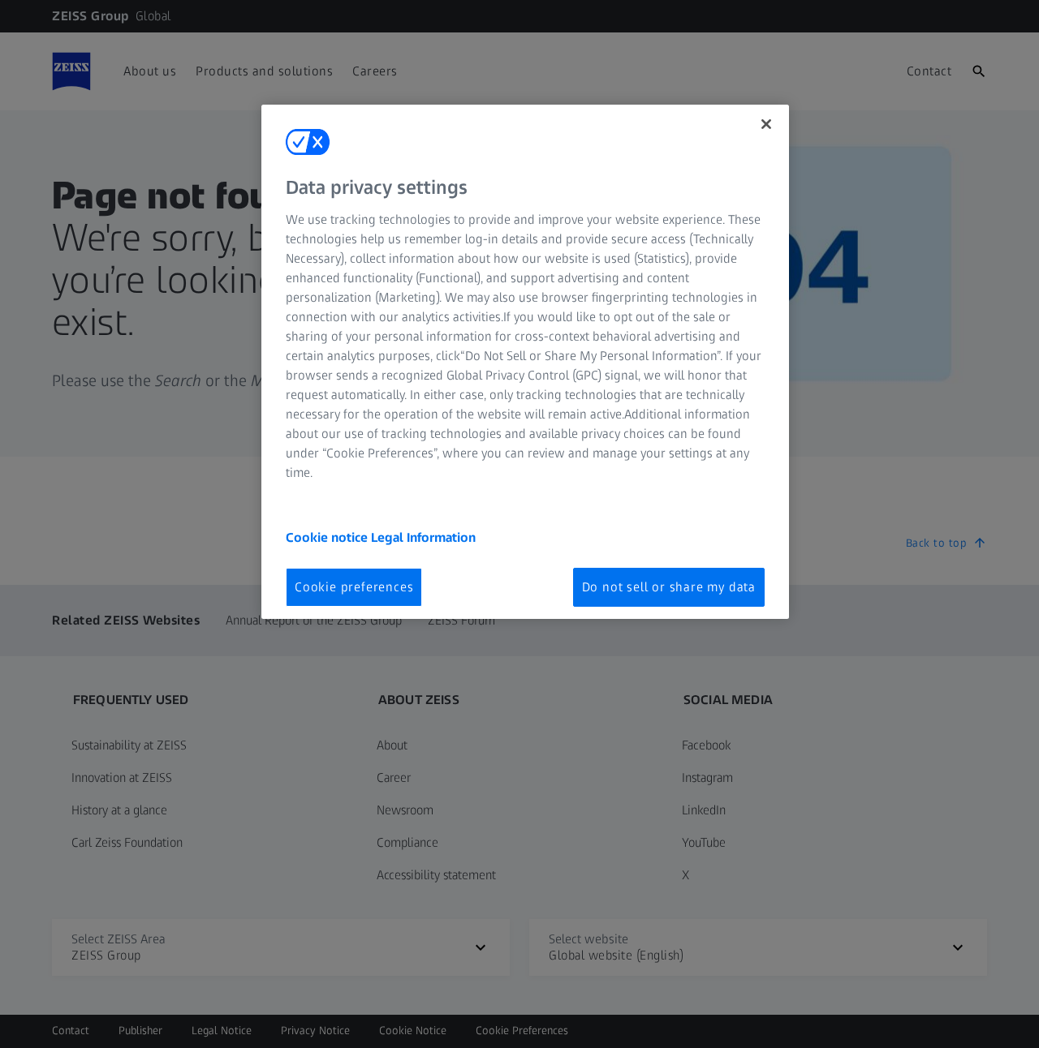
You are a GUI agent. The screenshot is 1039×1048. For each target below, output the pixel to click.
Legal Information (423, 537)
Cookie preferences (354, 587)
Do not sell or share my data (669, 587)
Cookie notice (328, 537)
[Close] (766, 124)
